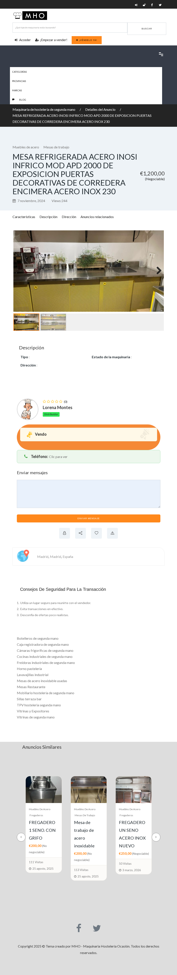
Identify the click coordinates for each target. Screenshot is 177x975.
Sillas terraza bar (29, 699)
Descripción (48, 217)
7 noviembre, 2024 (31, 201)
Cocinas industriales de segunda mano (45, 656)
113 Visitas (36, 870)
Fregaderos (81, 815)
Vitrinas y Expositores (33, 711)
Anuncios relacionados (97, 217)
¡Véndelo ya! (88, 40)
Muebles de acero (26, 147)
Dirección (69, 217)
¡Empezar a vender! (53, 40)
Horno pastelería (29, 669)
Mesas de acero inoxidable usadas (42, 681)
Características (24, 217)
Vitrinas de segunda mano (36, 717)
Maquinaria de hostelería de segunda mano (44, 109)
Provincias (19, 81)
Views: (59, 201)
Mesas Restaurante (31, 687)
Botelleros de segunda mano (37, 638)
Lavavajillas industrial (32, 675)
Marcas (17, 90)
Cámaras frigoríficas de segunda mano (45, 650)
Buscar (147, 28)
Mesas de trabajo (56, 147)
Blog (22, 99)
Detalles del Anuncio (100, 109)
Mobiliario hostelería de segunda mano (45, 693)
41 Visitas (125, 854)
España (68, 556)
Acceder (25, 40)
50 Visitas (80, 863)
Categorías (19, 71)
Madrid (42, 556)
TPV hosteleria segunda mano (39, 705)
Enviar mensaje (88, 518)
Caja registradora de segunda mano (43, 644)
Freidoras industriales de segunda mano (46, 662)
